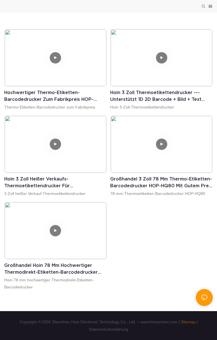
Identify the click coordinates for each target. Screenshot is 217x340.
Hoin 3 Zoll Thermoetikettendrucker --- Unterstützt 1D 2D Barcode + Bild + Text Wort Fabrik (155, 96)
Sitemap (188, 322)
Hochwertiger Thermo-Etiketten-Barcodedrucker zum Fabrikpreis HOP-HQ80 (49, 96)
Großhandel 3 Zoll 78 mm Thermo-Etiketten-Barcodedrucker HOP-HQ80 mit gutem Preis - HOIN (161, 182)
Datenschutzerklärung (108, 329)
